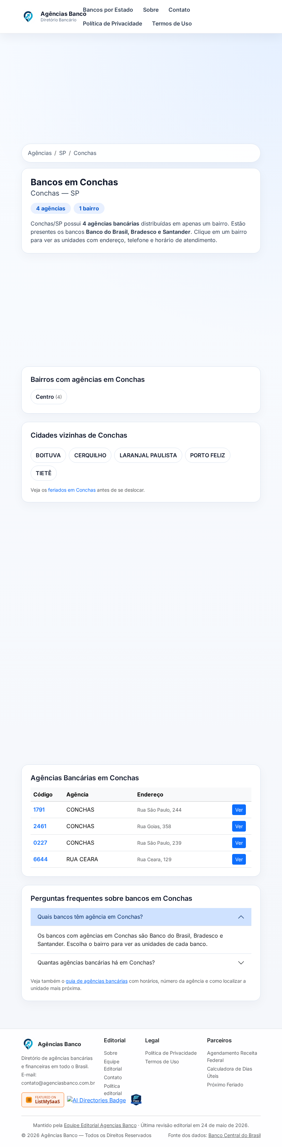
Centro (49, 396)
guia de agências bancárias (97, 981)
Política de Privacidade (112, 23)
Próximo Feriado (225, 1084)
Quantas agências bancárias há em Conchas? (96, 962)
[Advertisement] (141, 90)
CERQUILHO (90, 455)
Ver (239, 810)
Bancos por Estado (108, 9)
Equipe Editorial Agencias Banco (100, 1125)
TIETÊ (44, 473)
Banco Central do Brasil (234, 1135)
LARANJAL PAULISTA (148, 455)
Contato (179, 9)
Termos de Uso (172, 23)
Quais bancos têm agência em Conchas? (90, 916)
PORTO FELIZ (207, 455)
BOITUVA (48, 455)
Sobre (151, 9)
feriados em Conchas (72, 490)
